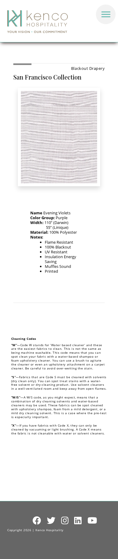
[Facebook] (37, 521)
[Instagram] (65, 521)
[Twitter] (51, 521)
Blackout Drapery (88, 68)
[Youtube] (92, 521)
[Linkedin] (78, 521)
